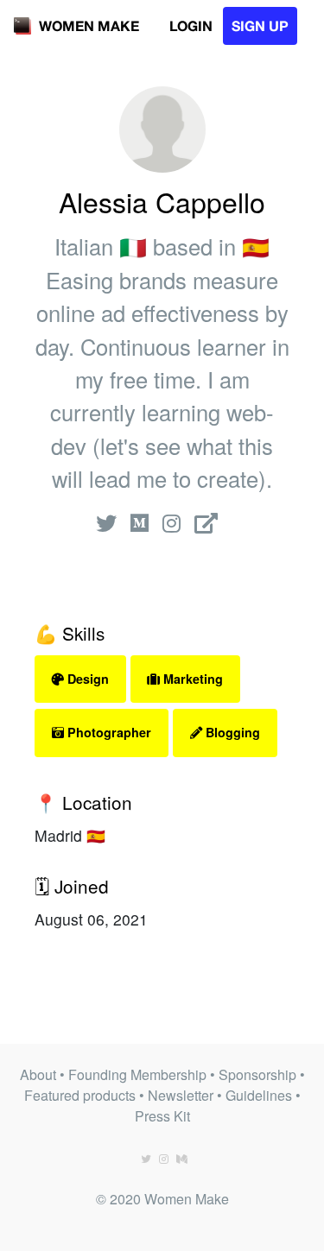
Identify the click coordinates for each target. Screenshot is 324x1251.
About (38, 1074)
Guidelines (259, 1095)
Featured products (80, 1095)
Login (191, 25)
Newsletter (180, 1095)
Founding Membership (137, 1074)
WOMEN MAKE (89, 25)
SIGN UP (260, 25)
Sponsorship (257, 1074)
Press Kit (162, 1116)
